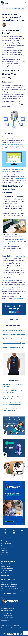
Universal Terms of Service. (18, 627)
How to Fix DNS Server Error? (8, 593)
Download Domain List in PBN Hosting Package (13, 591)
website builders (21, 178)
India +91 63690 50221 (7, 618)
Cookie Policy (16, 628)
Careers (3, 557)
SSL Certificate (5, 575)
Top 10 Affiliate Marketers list (12, 339)
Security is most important (17, 256)
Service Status (5, 620)
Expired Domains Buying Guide (9, 582)
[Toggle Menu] (25, 3)
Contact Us (4, 548)
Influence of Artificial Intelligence (14, 343)
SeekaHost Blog (5, 552)
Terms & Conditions (4, 628)
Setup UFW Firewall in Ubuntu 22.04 (10, 588)
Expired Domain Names (7, 568)
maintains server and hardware (10, 144)
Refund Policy (21, 628)
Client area (4, 550)
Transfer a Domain (5, 566)
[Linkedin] (15, 312)
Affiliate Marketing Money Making (14, 334)
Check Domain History (6, 570)
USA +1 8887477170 (6, 613)
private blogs (18, 298)
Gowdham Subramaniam (15, 24)
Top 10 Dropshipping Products (12, 330)
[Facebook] (10, 312)
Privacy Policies (11, 628)
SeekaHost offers (6, 280)
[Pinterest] (18, 312)
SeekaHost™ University (7, 546)
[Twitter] (12, 312)
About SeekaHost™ (6, 543)
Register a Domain (5, 564)
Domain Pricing (5, 573)
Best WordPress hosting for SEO (13, 347)
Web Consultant (5, 555)
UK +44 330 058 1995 (6, 615)
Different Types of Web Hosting (9, 584)
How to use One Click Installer (9, 586)
